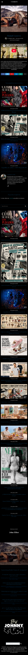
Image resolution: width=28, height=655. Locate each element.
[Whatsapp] (20, 74)
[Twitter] (7, 74)
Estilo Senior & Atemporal (14, 40)
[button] (25, 206)
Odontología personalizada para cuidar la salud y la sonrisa (14, 592)
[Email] (25, 74)
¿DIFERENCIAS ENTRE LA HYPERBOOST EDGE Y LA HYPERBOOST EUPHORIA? (14, 508)
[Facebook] (3, 74)
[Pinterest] (12, 74)
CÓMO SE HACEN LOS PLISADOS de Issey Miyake (14, 111)
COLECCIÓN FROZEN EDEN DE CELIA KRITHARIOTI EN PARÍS (14, 488)
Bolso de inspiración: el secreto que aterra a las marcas (14, 140)
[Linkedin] (16, 74)
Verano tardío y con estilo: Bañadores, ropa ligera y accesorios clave (14, 422)
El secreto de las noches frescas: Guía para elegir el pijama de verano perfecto (14, 443)
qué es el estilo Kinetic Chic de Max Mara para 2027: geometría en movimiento (14, 608)
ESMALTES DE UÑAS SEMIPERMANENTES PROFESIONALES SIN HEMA (14, 583)
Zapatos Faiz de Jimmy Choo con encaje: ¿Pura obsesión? (14, 515)
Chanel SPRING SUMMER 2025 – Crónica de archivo (14, 502)
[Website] (8, 186)
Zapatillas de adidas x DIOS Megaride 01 (14, 168)
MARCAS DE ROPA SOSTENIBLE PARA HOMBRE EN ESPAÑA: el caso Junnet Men (14, 381)
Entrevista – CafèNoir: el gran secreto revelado (14, 402)
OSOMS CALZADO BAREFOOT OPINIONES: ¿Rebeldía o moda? (14, 359)
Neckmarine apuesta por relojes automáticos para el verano (14, 575)
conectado (11, 198)
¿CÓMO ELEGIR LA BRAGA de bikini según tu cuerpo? (14, 495)
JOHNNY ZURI (12, 38)
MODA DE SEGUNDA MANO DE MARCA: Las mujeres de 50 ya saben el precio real (13, 600)
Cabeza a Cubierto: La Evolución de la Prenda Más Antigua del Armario (14, 332)
